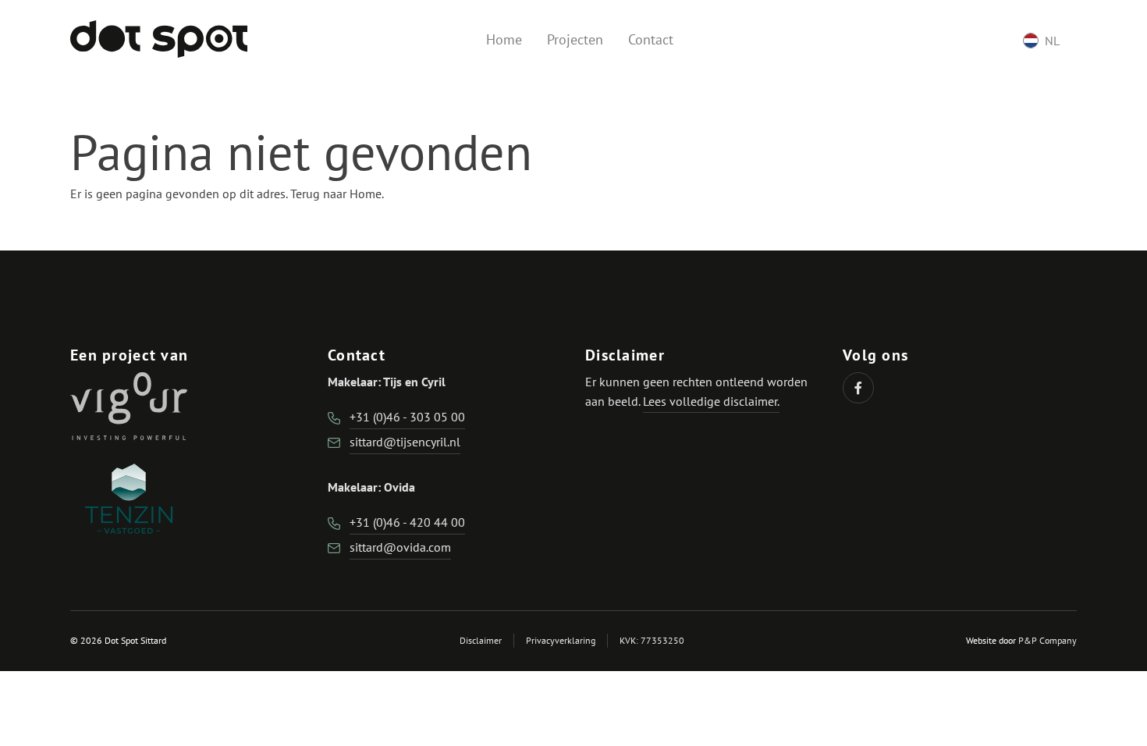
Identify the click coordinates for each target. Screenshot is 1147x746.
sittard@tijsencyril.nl (405, 441)
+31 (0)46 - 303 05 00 (407, 417)
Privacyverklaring (560, 640)
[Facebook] (858, 387)
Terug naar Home (336, 193)
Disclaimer (481, 640)
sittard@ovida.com (400, 547)
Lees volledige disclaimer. (711, 401)
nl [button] (1052, 40)
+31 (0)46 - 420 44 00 (407, 522)
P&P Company (1047, 640)
